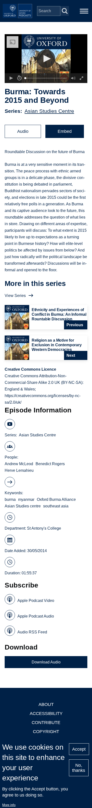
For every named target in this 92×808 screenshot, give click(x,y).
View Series (15, 296)
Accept (79, 749)
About (46, 704)
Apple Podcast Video (35, 600)
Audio (22, 131)
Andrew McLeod (19, 464)
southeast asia (55, 506)
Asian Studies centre (23, 506)
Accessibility (46, 713)
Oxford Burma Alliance (56, 499)
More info (8, 805)
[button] (46, 59)
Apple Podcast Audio (35, 616)
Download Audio (46, 662)
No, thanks (78, 768)
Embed (65, 131)
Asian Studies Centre (49, 111)
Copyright (46, 731)
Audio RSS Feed (32, 632)
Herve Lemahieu (19, 470)
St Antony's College (44, 528)
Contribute (46, 722)
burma (10, 499)
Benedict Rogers (50, 464)
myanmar (26, 499)
